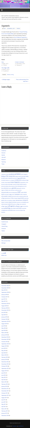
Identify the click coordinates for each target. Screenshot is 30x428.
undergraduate (4, 210)
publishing (26, 198)
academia (12, 174)
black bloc (15, 178)
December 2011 (5, 388)
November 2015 (5, 310)
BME (22, 178)
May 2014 (4, 328)
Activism (3, 153)
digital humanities (13, 184)
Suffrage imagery (6, 79)
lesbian (15, 192)
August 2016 (4, 305)
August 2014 (4, 323)
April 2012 (4, 379)
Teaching (4, 162)
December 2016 (5, 303)
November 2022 (5, 285)
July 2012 (4, 373)
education (13, 186)
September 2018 (5, 292)
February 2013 (5, 357)
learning (12, 192)
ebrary (10, 186)
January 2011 (4, 413)
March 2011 (4, 408)
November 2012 (5, 364)
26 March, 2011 (11, 28)
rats (7, 200)
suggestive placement (24, 206)
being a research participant (20, 176)
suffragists (17, 206)
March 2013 (4, 355)
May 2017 (4, 301)
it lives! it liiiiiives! (19, 62)
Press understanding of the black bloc (22, 80)
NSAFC (21, 194)
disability (24, 184)
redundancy (10, 200)
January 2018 (4, 294)
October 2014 (5, 319)
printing (14, 198)
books (24, 178)
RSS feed (3, 243)
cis (9, 180)
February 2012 (5, 384)
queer (2, 200)
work (18, 210)
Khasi (10, 192)
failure (2, 188)
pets (13, 196)
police (15, 196)
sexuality (24, 202)
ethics (25, 186)
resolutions (18, 202)
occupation (25, 194)
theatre (11, 208)
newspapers (17, 194)
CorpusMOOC (22, 182)
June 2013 (4, 348)
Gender (3, 155)
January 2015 (4, 317)
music (13, 194)
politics (18, 196)
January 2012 (4, 386)
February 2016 (5, 308)
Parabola (14, 426)
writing (12, 74)
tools (17, 208)
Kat (5, 28)
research (25, 200)
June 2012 (4, 375)
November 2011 (5, 391)
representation (19, 200)
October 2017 (5, 297)
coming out (12, 180)
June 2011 (4, 402)
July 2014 (4, 326)
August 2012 (4, 370)
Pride (12, 198)
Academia (4, 150)
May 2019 (4, 290)
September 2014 (5, 321)
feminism (6, 188)
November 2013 (5, 339)
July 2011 (4, 399)
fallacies (8, 74)
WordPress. (21, 426)
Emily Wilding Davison (19, 186)
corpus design (7, 182)
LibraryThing (4, 226)
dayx (9, 184)
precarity (21, 196)
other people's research (6, 196)
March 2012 (4, 382)
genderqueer (19, 188)
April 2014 (4, 330)
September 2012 (5, 368)
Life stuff (3, 157)
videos (14, 210)
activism (18, 174)
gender (14, 188)
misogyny (10, 194)
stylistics (14, 204)
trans (20, 208)
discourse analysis (4, 186)
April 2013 (4, 353)
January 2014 (4, 335)
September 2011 (5, 395)
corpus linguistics (15, 182)
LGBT (19, 192)
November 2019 (5, 288)
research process (12, 202)
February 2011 (5, 411)
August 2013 (4, 346)
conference (18, 180)
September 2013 (5, 343)
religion (14, 200)
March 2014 (4, 332)
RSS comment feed (6, 240)
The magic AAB (5, 68)
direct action (20, 184)
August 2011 (4, 397)
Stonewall (6, 204)
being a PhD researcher (8, 176)
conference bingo (25, 180)
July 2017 (4, 299)
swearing (3, 208)
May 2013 (4, 350)
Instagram (4, 224)
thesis (14, 208)
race (5, 200)
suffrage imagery (4, 206)
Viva (3, 62)
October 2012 (5, 366)
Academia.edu (5, 221)
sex (21, 202)
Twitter (3, 230)
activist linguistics (24, 174)
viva (16, 210)
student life (10, 204)
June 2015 (4, 312)
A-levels (7, 174)
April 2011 (4, 406)
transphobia (24, 208)
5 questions (3, 174)
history (6, 190)
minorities (6, 194)
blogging (18, 178)
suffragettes (11, 206)
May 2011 (4, 404)
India (10, 190)
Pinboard (4, 228)
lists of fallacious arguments (20, 37)
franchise (10, 188)
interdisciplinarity (18, 190)
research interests (4, 202)
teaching (7, 208)
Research (4, 159)
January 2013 (4, 359)
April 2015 (4, 314)
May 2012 (4, 377)
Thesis (18, 28)
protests (22, 198)
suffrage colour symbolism (21, 204)
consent (2, 182)
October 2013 (5, 341)
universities (10, 210)
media (22, 192)
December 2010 (5, 415)
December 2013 (5, 337)
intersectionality (5, 192)
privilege (18, 198)
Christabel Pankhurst (5, 180)
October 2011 (5, 393)
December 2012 (5, 361)
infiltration (13, 190)
